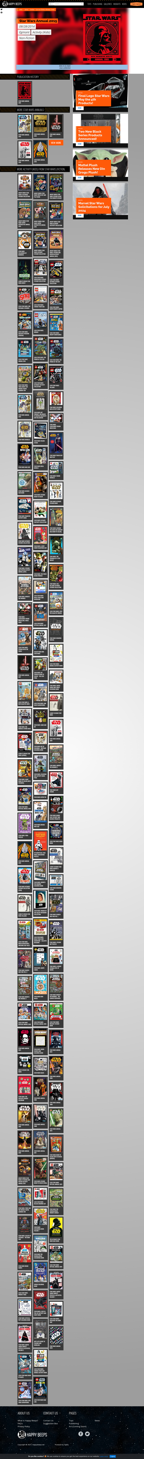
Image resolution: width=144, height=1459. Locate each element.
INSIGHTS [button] (116, 3)
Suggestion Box (50, 1423)
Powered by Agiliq (61, 1445)
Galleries (108, 3)
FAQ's (20, 1423)
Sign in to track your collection (65, 67)
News (124, 3)
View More (56, 142)
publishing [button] (97, 3)
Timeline (32, 9)
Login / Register (136, 4)
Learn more (104, 1456)
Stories (26, 9)
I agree (112, 1456)
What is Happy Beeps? (28, 1420)
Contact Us (48, 1420)
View (80, 108)
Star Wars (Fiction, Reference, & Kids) (45, 9)
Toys (89, 3)
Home (20, 9)
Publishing (74, 1423)
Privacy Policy (24, 1426)
